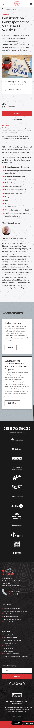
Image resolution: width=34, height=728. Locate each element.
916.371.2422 (6, 583)
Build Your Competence (10, 616)
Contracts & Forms (9, 643)
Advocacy (6, 646)
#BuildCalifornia (17, 703)
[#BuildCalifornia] (17, 695)
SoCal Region (15, 594)
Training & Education (11, 9)
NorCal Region (15, 591)
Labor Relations (8, 648)
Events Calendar (8, 635)
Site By (15, 716)
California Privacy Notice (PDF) (17, 711)
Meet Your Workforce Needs (12, 619)
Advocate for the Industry (11, 608)
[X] (17, 683)
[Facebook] (9, 683)
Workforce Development (11, 654)
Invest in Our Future (9, 622)
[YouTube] (24, 683)
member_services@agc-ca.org (11, 585)
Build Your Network (9, 614)
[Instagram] (20, 683)
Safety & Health (8, 651)
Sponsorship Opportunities (17, 432)
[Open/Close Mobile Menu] (31, 4)
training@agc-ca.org (11, 132)
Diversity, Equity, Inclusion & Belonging (15, 656)
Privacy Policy (25, 709)
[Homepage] (16, 3)
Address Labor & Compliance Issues (15, 611)
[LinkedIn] (13, 683)
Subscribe (17, 677)
